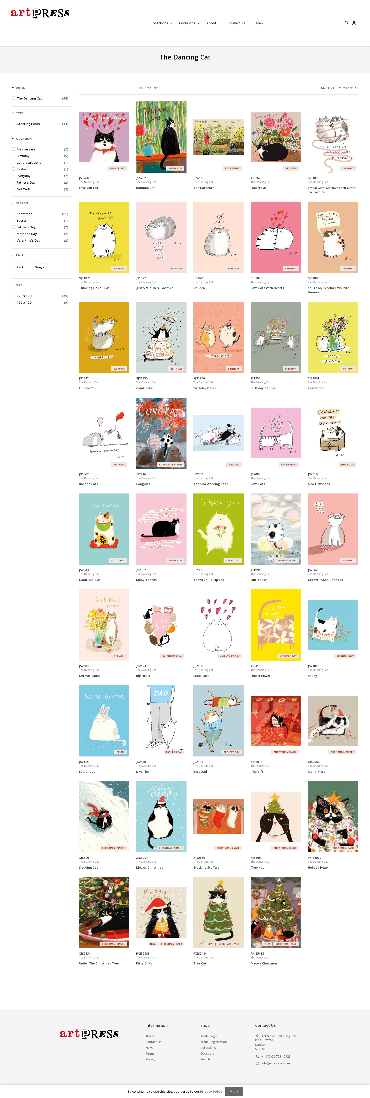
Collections (208, 1048)
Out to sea (260, 575)
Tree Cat (203, 958)
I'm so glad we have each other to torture (332, 185)
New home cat (319, 479)
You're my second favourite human (328, 285)
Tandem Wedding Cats (210, 479)
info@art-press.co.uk (276, 1063)
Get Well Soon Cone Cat (325, 575)
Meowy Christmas (149, 862)
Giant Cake (146, 383)
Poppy (318, 671)
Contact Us (153, 1042)
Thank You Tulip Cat (208, 575)
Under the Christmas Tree (99, 958)
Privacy (150, 1059)
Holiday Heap (318, 862)
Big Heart (146, 671)
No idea (203, 283)
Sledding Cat (89, 862)
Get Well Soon (89, 671)
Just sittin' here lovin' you (155, 283)
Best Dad (203, 767)
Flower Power (260, 671)
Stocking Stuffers (206, 862)
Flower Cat (260, 183)
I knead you (89, 383)
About (149, 1036)
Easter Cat (89, 767)
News (149, 1048)
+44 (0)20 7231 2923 (276, 1056)
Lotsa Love (203, 671)
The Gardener (203, 183)
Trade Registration (213, 1042)
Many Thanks (146, 575)
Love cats (260, 479)
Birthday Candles (263, 383)
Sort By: (328, 87)
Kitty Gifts (146, 958)
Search (205, 1059)
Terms (149, 1053)
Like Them (146, 767)
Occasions (207, 1053)
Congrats (146, 479)
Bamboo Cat (146, 183)
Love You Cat (89, 183)
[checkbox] (42, 98)
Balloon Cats (89, 479)
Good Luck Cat (90, 575)
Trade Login (208, 1036)
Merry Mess (318, 767)
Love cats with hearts (267, 283)
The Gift (260, 767)
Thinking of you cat (94, 283)
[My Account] (354, 23)
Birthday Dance (204, 383)
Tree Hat (260, 862)
